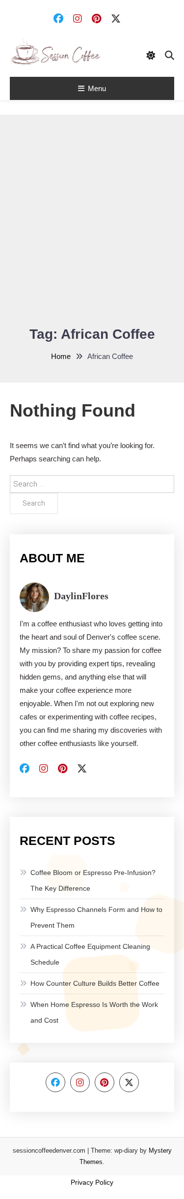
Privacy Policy (92, 1182)
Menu (97, 88)
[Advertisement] (92, 226)
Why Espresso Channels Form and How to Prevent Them (96, 917)
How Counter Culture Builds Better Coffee (94, 983)
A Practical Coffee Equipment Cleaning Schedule (90, 954)
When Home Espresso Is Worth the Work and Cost (94, 1012)
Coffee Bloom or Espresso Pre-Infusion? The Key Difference (93, 880)
